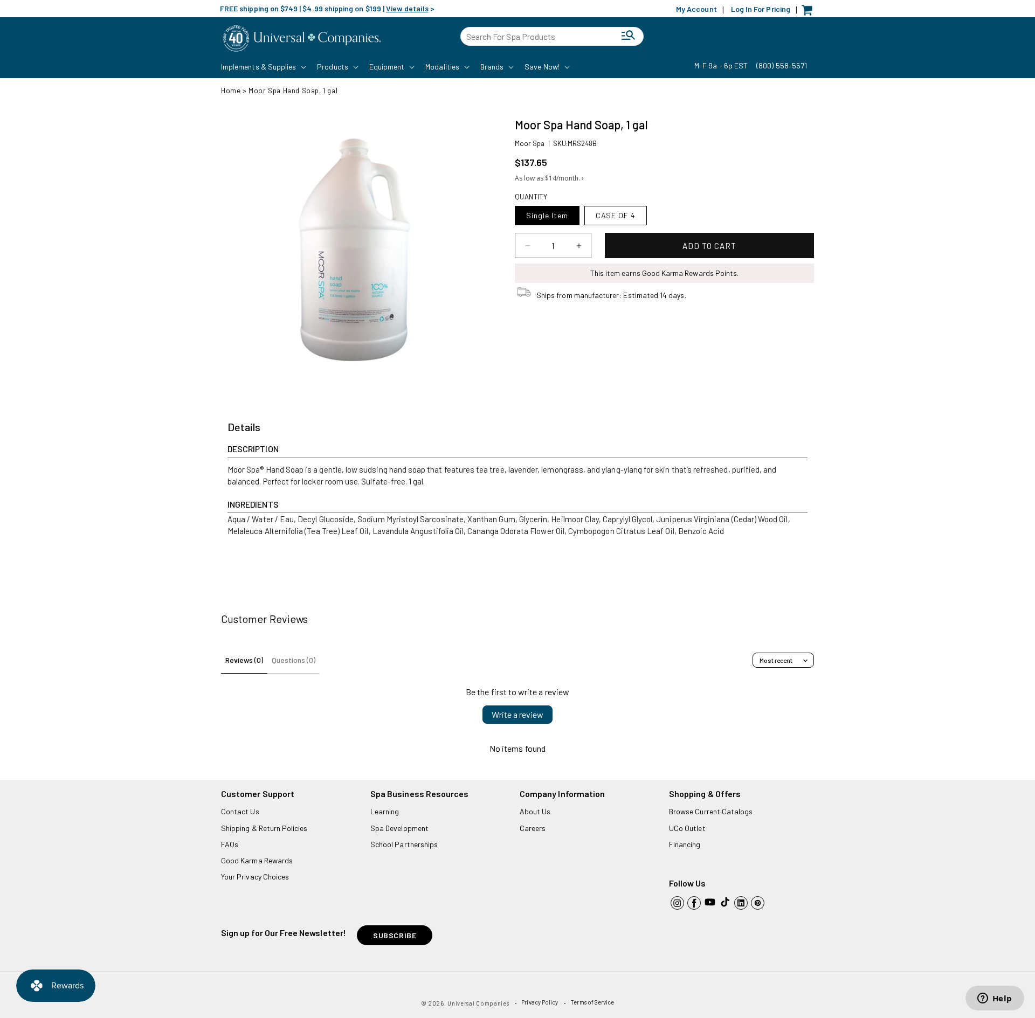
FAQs (229, 844)
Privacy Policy (539, 1002)
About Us (535, 811)
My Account (696, 9)
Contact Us (240, 811)
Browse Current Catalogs (711, 811)
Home (230, 90)
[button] (262, 67)
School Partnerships (404, 844)
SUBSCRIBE (394, 935)
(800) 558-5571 (781, 65)
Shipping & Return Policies (264, 828)
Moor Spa (529, 143)
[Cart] (809, 12)
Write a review (517, 714)
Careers (533, 828)
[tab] (244, 427)
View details (407, 8)
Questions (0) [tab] (293, 659)
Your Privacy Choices (255, 876)
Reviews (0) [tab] (244, 659)
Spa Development (399, 828)
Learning (384, 811)
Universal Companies (478, 1003)
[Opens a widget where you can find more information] (994, 999)
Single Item (547, 215)
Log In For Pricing (760, 9)
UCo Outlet (687, 828)
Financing (685, 844)
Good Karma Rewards (257, 860)
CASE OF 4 (616, 215)
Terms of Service (592, 1002)
